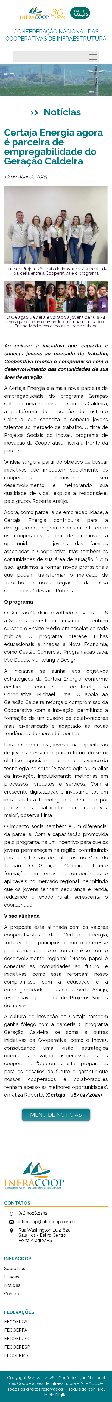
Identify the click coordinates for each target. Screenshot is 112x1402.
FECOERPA (15, 1330)
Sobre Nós (14, 1268)
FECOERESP (17, 1347)
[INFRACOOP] (56, 13)
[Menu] (94, 55)
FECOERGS (16, 1322)
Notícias (12, 1285)
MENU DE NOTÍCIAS (56, 1115)
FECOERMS (16, 1355)
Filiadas (11, 1277)
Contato (12, 1293)
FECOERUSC (17, 1338)
